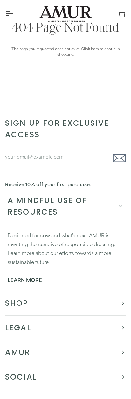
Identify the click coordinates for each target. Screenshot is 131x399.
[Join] (117, 158)
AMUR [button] (18, 352)
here (95, 48)
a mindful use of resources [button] (47, 206)
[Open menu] (14, 13)
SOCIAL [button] (21, 377)
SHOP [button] (17, 303)
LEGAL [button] (18, 327)
